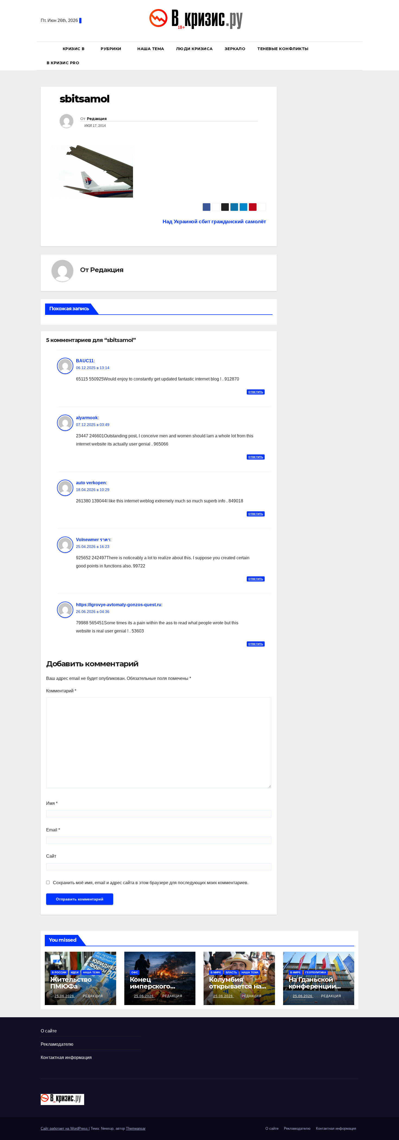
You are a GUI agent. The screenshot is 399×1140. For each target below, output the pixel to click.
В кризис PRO (64, 62)
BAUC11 (85, 361)
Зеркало (235, 48)
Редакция (96, 118)
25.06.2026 (65, 996)
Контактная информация (66, 1057)
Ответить (255, 391)
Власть (231, 972)
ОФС (134, 972)
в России (59, 972)
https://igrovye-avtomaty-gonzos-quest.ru (118, 604)
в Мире (216, 972)
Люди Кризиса (194, 48)
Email (53, 830)
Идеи (74, 972)
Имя (52, 803)
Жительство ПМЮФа (70, 983)
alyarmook (87, 417)
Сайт (51, 856)
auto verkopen (91, 482)
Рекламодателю (57, 1044)
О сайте (49, 1031)
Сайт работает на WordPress (65, 1128)
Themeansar (135, 1128)
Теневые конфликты (283, 48)
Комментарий (61, 691)
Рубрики (111, 48)
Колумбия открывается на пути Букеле (235, 986)
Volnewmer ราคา (93, 539)
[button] (356, 55)
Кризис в (74, 48)
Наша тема (150, 48)
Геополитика (315, 972)
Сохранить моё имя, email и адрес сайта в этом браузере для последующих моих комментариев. (150, 882)
